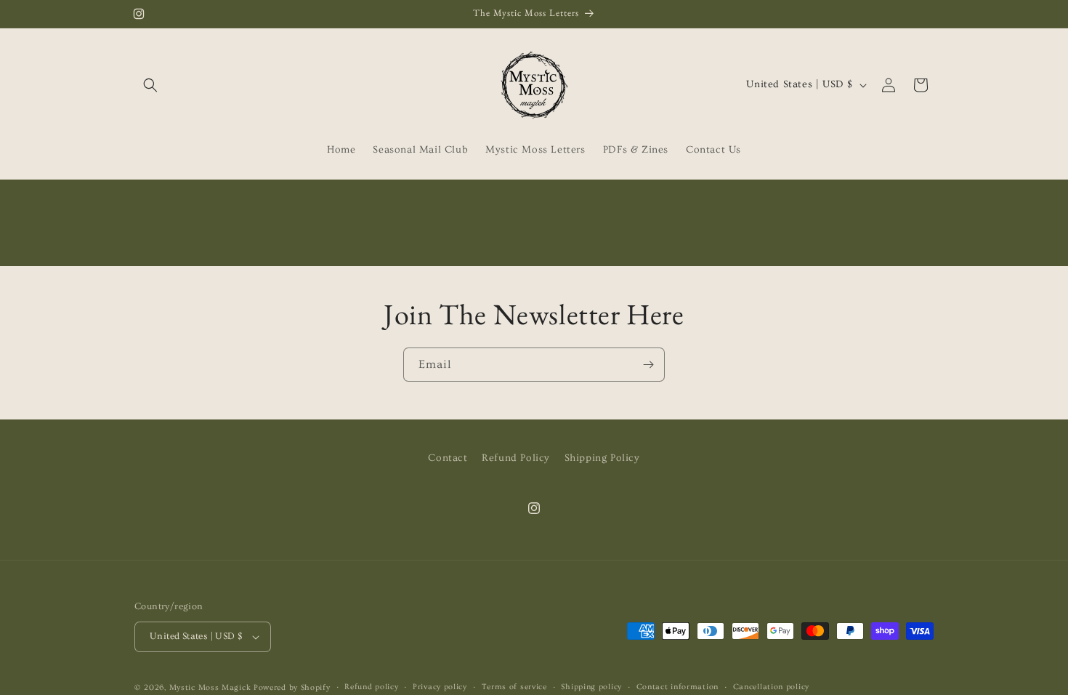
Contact (447, 458)
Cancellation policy (771, 686)
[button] (150, 85)
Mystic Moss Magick (211, 687)
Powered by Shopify (292, 687)
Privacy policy (440, 686)
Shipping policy (591, 686)
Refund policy (371, 686)
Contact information (677, 686)
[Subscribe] (648, 365)
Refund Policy (516, 458)
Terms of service (514, 686)
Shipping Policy (602, 458)
